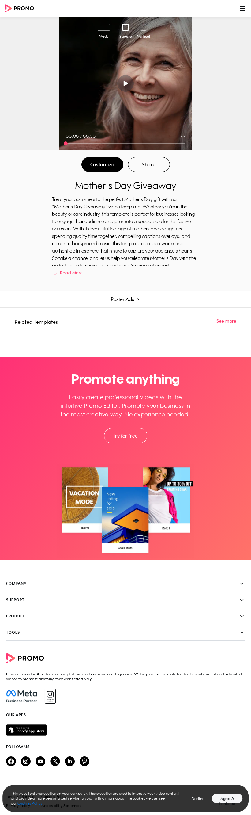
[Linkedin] (70, 761)
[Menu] (242, 8)
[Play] (125, 83)
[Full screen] (183, 134)
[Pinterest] (84, 761)
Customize (102, 164)
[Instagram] (50, 696)
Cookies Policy (29, 803)
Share (149, 164)
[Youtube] (40, 761)
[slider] (66, 143)
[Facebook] (21, 696)
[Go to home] (21, 8)
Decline (198, 798)
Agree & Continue (227, 799)
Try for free (125, 436)
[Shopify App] (125, 730)
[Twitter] (55, 761)
